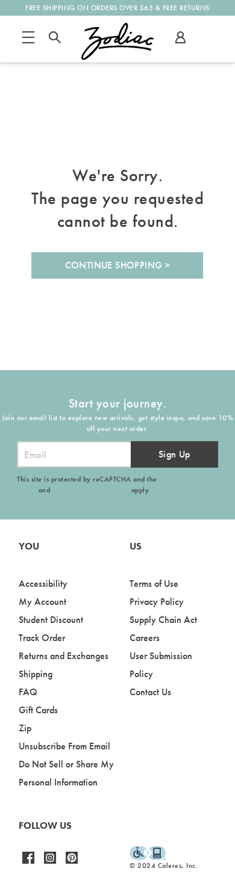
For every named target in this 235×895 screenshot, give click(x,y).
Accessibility (43, 583)
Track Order (42, 637)
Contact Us (150, 692)
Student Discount (51, 619)
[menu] (28, 42)
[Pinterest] (71, 862)
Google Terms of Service (91, 490)
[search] (54, 42)
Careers (145, 637)
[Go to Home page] (117, 41)
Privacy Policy (157, 601)
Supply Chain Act (163, 619)
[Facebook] (28, 862)
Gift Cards (38, 710)
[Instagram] (50, 862)
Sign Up (174, 454)
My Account (42, 601)
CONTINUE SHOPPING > (118, 265)
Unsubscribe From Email (64, 746)
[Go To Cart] (208, 39)
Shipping (35, 673)
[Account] (180, 42)
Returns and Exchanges (63, 655)
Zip (25, 728)
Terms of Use (154, 583)
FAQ (28, 692)
